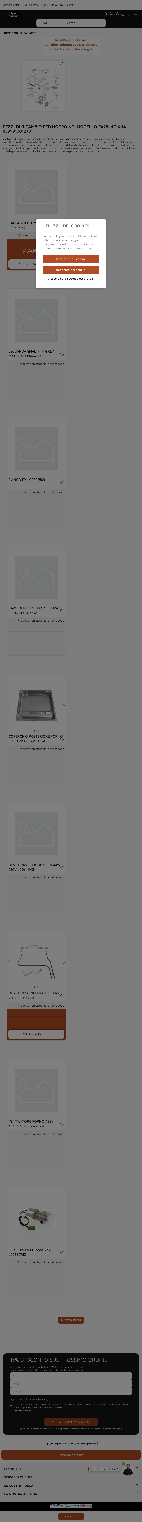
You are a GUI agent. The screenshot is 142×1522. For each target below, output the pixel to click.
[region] (71, 253)
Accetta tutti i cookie (71, 259)
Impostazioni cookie (70, 270)
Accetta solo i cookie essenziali (70, 278)
